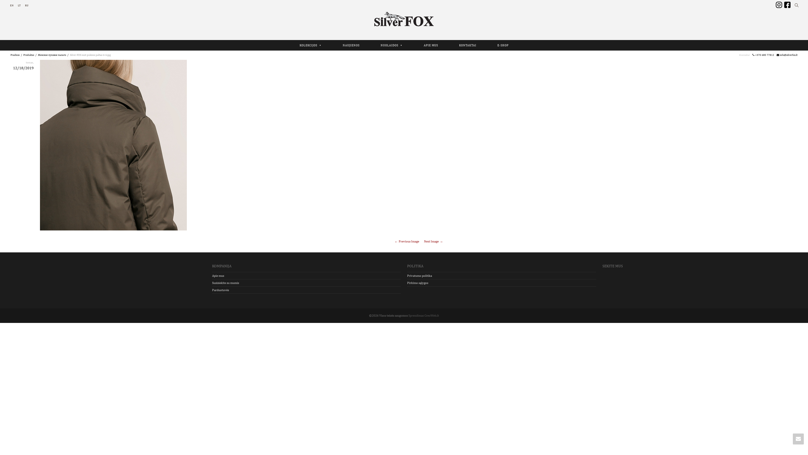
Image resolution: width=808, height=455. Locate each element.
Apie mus (218, 275)
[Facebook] (787, 4)
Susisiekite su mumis (225, 283)
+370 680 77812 (765, 55)
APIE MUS (431, 45)
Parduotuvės (220, 290)
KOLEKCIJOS (308, 45)
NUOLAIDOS (389, 45)
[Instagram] (779, 4)
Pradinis (15, 55)
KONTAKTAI (467, 45)
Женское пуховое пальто (52, 55)
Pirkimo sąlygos (417, 283)
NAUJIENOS (351, 45)
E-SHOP (503, 45)
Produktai (28, 55)
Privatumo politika (419, 275)
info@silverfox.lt (788, 55)
